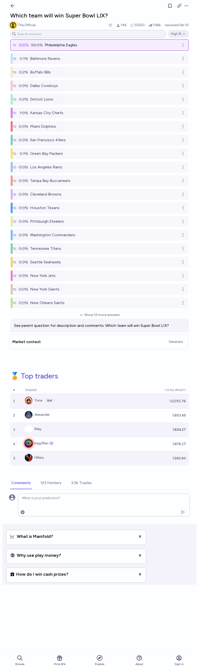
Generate (176, 342)
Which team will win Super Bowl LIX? (137, 325)
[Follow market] (170, 6)
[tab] (21, 483)
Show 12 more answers (102, 315)
